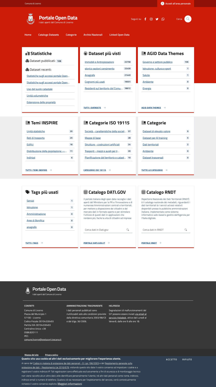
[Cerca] (187, 18)
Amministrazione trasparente (85, 306)
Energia (147, 88)
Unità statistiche (36, 131)
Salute (146, 75)
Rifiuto (187, 359)
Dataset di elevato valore (156, 131)
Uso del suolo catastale (39, 89)
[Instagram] (150, 19)
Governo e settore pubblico (158, 62)
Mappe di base (93, 138)
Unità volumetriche (37, 96)
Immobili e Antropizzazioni (99, 62)
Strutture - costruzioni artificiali (102, 144)
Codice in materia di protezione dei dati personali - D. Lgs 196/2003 (66, 363)
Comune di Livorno (33, 3)
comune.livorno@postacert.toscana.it (42, 339)
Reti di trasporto (36, 138)
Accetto (171, 359)
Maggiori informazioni (70, 384)
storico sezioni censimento (99, 69)
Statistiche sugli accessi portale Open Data (47, 83)
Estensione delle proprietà (41, 102)
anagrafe (32, 227)
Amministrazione (36, 214)
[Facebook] (144, 19)
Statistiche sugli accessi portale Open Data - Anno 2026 (47, 76)
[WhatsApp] (162, 19)
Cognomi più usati (95, 82)
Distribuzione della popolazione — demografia (46, 151)
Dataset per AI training (155, 138)
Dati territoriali (151, 144)
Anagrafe (90, 75)
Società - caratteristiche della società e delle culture (105, 131)
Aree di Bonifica (35, 220)
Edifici (30, 144)
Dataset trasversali (153, 158)
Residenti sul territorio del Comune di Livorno (104, 88)
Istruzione (32, 207)
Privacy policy (51, 354)
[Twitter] (156, 19)
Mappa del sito (31, 354)
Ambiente (148, 82)
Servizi (30, 201)
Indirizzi (31, 158)
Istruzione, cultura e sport (157, 69)
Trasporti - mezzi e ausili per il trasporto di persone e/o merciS (102, 151)
